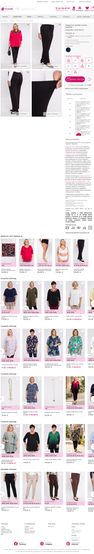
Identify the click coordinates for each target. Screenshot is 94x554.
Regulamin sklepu (5, 529)
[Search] (18, 9)
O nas (2, 526)
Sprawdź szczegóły (83, 88)
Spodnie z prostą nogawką (73, 154)
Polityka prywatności (6, 531)
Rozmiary (3, 528)
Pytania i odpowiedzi (30, 531)
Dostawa (27, 526)
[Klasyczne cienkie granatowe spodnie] (68, 49)
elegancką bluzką (85, 176)
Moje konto (51, 526)
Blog (2, 534)
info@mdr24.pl (75, 540)
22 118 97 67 (64, 8)
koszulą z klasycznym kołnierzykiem (75, 181)
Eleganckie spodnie (70, 147)
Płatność (27, 529)
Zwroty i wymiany (29, 528)
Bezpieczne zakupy (29, 532)
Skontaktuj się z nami (6, 532)
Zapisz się (69, 37)
